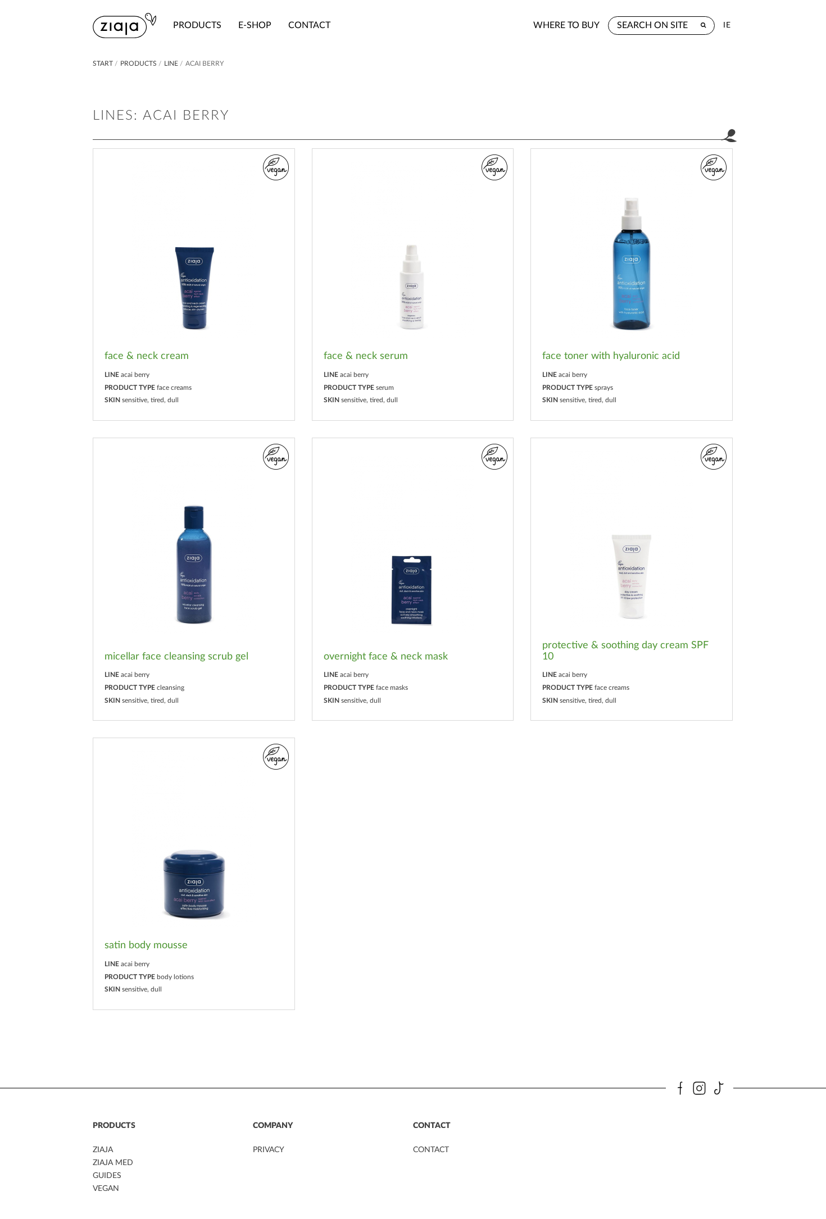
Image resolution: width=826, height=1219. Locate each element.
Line (171, 63)
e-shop (254, 25)
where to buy (566, 25)
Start (103, 63)
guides (107, 1176)
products (197, 25)
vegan (106, 1189)
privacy (268, 1150)
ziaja (103, 1150)
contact (309, 25)
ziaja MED (113, 1163)
